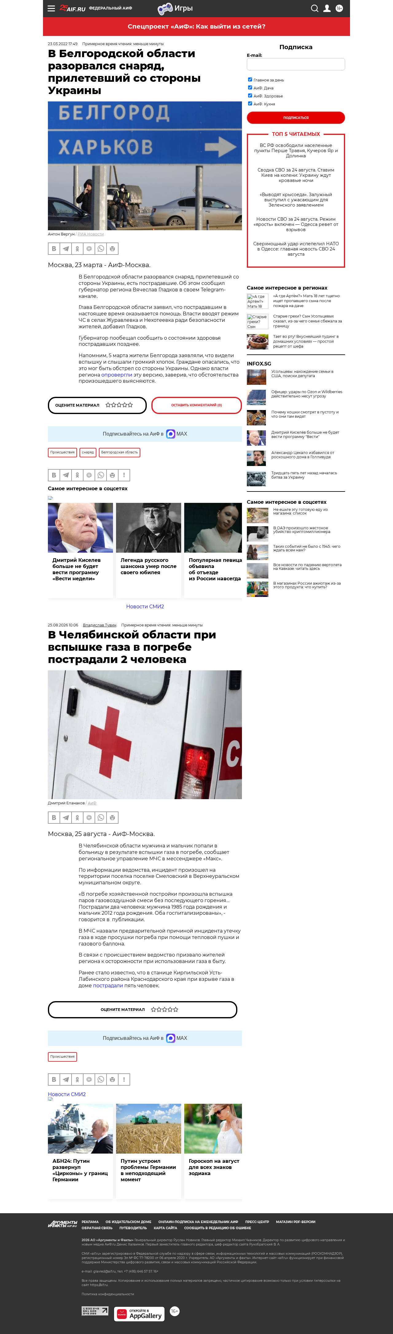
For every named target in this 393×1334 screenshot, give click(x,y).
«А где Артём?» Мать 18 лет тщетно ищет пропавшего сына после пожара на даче (306, 301)
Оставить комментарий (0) (196, 405)
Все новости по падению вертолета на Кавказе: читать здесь (307, 566)
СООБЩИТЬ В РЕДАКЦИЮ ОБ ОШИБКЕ (217, 1228)
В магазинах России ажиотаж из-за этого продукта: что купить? (307, 585)
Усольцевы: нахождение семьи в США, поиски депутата (302, 373)
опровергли (116, 375)
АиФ (92, 803)
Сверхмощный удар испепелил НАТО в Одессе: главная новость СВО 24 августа (296, 249)
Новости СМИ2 (145, 607)
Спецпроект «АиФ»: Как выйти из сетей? (197, 26)
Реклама (90, 1222)
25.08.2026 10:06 (63, 625)
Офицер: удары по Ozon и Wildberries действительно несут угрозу (306, 394)
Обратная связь (97, 1228)
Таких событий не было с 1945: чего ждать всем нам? (306, 548)
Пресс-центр (257, 1222)
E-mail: (254, 55)
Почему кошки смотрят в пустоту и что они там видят (305, 414)
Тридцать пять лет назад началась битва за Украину (304, 475)
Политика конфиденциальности (108, 1294)
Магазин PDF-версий (295, 1222)
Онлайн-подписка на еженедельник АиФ (198, 1222)
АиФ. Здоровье (268, 96)
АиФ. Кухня (264, 104)
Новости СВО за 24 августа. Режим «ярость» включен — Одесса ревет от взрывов (296, 224)
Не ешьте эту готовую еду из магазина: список (300, 511)
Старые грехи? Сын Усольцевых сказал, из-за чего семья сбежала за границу (307, 321)
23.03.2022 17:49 (62, 43)
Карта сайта (165, 1228)
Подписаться (296, 118)
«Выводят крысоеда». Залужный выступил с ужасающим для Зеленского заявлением (296, 200)
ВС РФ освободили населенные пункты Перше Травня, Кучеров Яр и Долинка (296, 151)
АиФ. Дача (264, 88)
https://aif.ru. (99, 1285)
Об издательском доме (128, 1222)
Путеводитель (133, 1228)
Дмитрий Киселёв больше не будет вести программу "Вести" (305, 434)
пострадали (108, 986)
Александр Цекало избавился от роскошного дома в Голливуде (302, 455)
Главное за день (269, 80)
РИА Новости (91, 234)
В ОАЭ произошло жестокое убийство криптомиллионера (301, 530)
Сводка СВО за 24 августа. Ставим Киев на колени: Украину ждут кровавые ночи (296, 175)
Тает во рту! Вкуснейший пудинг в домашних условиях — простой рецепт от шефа (306, 341)
